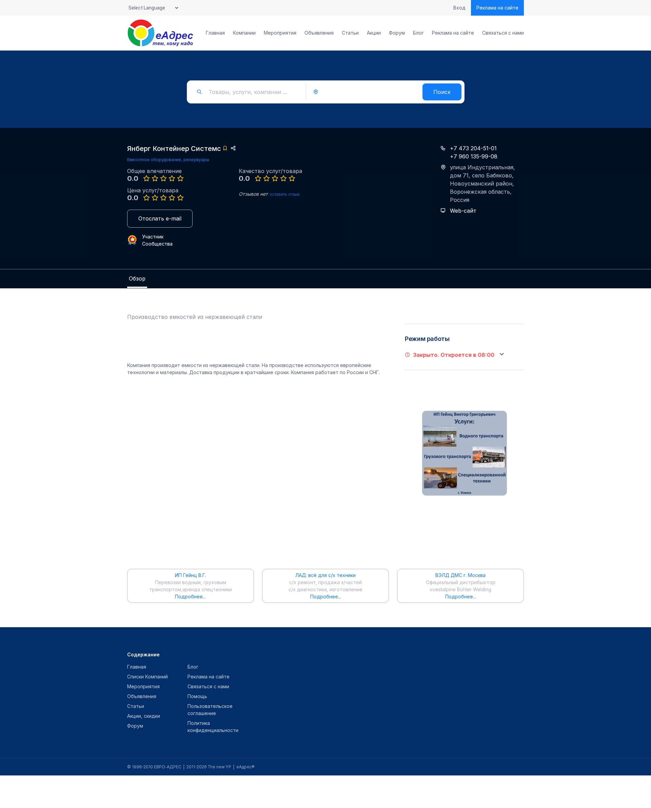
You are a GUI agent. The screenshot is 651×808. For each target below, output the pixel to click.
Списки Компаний (147, 676)
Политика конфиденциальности (213, 726)
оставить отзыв (285, 194)
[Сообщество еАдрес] (161, 32)
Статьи (350, 33)
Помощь (197, 696)
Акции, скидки (143, 716)
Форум (397, 33)
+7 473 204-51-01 (473, 148)
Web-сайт (463, 210)
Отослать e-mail (159, 218)
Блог (418, 33)
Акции (374, 33)
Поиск (442, 92)
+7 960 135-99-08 (473, 156)
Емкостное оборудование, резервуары (168, 159)
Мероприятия (280, 33)
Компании (244, 33)
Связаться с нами (503, 33)
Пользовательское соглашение (210, 709)
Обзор (137, 278)
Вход (459, 7)
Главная (215, 33)
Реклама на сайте (497, 8)
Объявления (319, 33)
